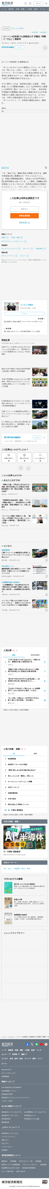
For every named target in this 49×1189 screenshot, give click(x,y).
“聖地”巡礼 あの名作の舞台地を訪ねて (22, 770)
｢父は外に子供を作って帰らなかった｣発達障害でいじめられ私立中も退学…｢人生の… (24, 689)
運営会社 (5, 1161)
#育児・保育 (25, 869)
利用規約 (5, 1150)
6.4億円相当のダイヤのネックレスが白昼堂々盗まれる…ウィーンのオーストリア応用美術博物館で (16, 403)
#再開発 (17, 869)
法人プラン (5, 1143)
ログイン (38, 3)
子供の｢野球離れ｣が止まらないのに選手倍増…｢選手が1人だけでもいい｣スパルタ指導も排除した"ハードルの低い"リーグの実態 (16, 382)
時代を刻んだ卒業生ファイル (18, 804)
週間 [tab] (35, 753)
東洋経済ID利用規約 (29, 1168)
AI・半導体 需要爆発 (15, 810)
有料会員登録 (24, 216)
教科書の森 (5, 1122)
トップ (3, 9)
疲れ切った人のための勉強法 (24, 884)
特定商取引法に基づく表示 (10, 1168)
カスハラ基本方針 (8, 1171)
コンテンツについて (8, 1136)
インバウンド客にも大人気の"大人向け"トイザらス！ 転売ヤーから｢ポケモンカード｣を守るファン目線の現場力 (16, 603)
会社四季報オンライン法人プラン (35, 1112)
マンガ (42, 9)
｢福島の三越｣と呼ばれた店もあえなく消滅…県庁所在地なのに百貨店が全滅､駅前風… (24, 670)
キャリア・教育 (30, 1058)
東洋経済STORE (7, 1094)
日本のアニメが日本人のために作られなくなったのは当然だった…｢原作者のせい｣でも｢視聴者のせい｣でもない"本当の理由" (16, 350)
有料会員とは (24, 222)
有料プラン (5, 1140)
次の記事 (43, 32)
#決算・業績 (15, 237)
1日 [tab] (14, 753)
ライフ (40, 1058)
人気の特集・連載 (11, 749)
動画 (36, 9)
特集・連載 (20, 9)
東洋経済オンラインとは (10, 1133)
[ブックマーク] (45, 48)
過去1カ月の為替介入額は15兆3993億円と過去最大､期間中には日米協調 (16, 370)
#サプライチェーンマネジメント (12, 241)
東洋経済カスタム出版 (31, 1119)
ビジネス (6, 28)
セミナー (5, 1054)
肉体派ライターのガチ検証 (17, 764)
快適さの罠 (18, 899)
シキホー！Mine (7, 1101)
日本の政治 (12, 799)
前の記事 (35, 32)
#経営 (3, 237)
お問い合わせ (20, 1171)
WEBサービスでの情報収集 (11, 1164)
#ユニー (23, 256)
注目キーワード (10, 862)
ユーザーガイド (7, 1147)
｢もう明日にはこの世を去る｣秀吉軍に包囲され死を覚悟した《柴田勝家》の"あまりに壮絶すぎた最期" (16, 424)
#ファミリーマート (8, 256)
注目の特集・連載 (11, 821)
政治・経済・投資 (16, 1058)
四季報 (14, 1054)
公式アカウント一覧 (25, 1161)
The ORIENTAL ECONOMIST (12, 1087)
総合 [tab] (13, 655)
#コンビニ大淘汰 (18, 28)
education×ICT (6, 1070)
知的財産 (43, 1164)
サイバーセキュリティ (9, 1073)
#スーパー (26, 248)
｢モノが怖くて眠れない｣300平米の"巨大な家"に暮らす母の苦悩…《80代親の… (23, 699)
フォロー (19, 47)
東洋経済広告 (6, 1119)
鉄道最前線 (12, 759)
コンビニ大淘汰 (26, 305)
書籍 (22, 1054)
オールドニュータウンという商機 (20, 781)
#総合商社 (39, 248)
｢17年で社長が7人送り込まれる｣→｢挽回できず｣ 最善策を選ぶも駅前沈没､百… (24, 661)
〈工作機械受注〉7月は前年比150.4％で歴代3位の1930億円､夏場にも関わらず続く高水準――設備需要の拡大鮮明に (16, 587)
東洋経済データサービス (10, 1115)
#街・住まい (8, 869)
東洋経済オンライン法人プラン (12, 1112)
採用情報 (13, 1161)
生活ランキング (13, 787)
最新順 (11, 9)
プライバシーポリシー (30, 1164)
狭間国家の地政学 (20, 915)
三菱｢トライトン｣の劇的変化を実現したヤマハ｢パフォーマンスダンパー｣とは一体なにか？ (16, 413)
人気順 (29, 9)
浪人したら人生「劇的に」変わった (21, 776)
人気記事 (7, 650)
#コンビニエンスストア (9, 248)
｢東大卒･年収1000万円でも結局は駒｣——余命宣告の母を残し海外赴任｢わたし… (24, 680)
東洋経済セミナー (30, 1115)
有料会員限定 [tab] (35, 655)
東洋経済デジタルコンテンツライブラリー (16, 1098)
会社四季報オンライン (9, 1091)
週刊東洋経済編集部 (8, 47)
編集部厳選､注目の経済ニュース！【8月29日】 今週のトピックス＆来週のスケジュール (16, 571)
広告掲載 (38, 1161)
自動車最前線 (13, 793)
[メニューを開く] (46, 3)
